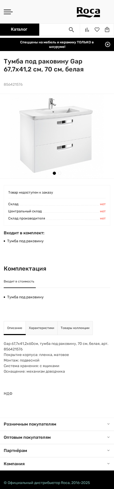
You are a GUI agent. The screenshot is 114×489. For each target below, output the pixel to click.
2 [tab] (59, 173)
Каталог (19, 29)
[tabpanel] (57, 136)
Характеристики (41, 328)
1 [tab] (54, 173)
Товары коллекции (75, 328)
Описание (14, 328)
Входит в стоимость (19, 281)
